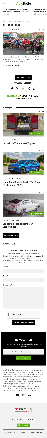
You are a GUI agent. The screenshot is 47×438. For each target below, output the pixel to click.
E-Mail (5, 267)
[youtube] (17, 395)
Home (5, 21)
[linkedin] (29, 395)
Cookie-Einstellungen (36, 432)
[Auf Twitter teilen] (17, 88)
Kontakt (31, 419)
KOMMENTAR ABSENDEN (23, 323)
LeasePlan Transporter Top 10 (19, 143)
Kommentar (7, 285)
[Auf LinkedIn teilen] (23, 88)
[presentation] (4, 42)
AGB (15, 432)
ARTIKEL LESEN (23, 78)
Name (5, 276)
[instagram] (23, 395)
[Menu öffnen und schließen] (4, 3)
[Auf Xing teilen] (28, 88)
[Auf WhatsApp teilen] (34, 88)
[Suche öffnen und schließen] (37, 3)
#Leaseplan (16, 29)
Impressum (8, 432)
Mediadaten (17, 419)
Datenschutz (23, 432)
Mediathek (12, 21)
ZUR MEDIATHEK (11, 235)
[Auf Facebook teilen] (12, 88)
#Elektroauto (16, 178)
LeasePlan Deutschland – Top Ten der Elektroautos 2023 (23, 183)
